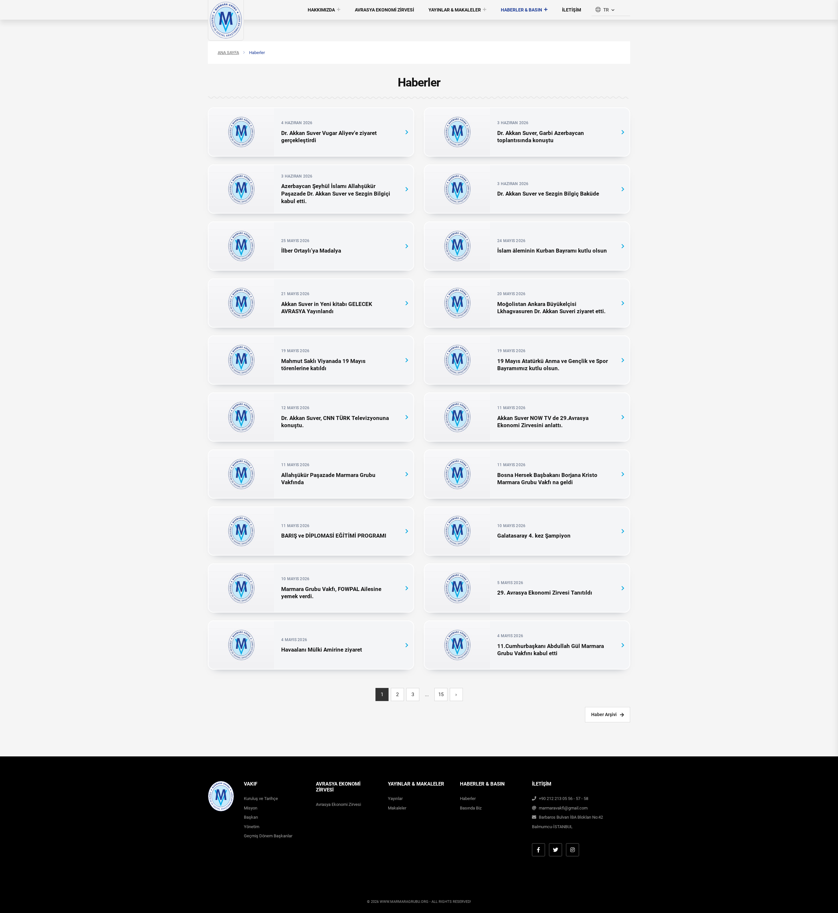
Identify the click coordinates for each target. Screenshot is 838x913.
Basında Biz (471, 808)
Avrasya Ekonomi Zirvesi (338, 804)
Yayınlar (395, 798)
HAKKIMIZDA (321, 9)
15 (441, 694)
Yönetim (251, 826)
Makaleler (397, 808)
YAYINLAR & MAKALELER (454, 9)
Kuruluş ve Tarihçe (261, 798)
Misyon (250, 808)
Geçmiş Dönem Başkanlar (268, 835)
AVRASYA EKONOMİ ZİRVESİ (384, 9)
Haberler (468, 798)
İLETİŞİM (571, 9)
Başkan (251, 817)
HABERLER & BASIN (521, 9)
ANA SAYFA (228, 52)
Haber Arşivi (604, 714)
